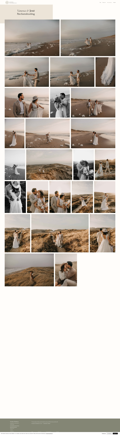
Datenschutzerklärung (49, 433)
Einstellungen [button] (104, 433)
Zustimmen (115, 433)
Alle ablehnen (109, 433)
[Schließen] (118, 433)
